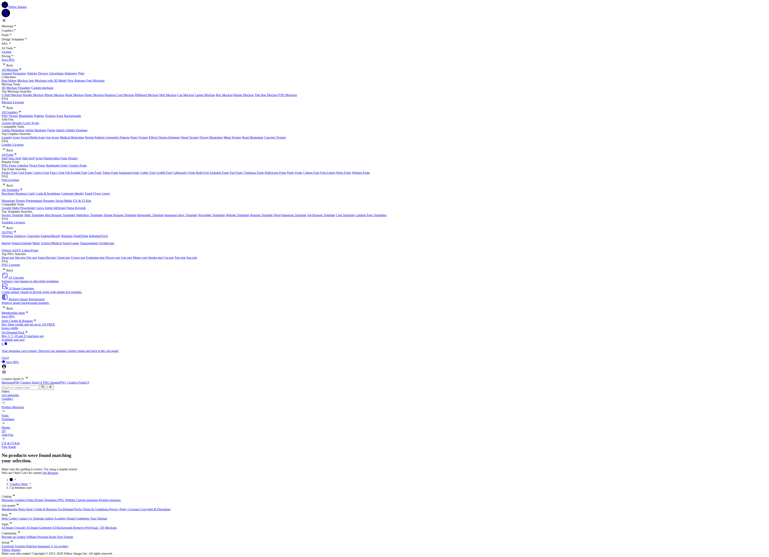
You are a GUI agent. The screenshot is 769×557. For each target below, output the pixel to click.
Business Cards (25, 193)
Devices (43, 73)
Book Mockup (74, 95)
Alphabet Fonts (219, 172)
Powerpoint (27, 208)
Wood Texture (190, 137)
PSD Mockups (287, 95)
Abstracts (20, 236)
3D (4, 431)
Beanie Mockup (244, 95)
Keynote (80, 208)
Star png (20, 257)
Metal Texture (232, 137)
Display (73, 158)
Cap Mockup (185, 95)
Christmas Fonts (253, 172)
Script (39, 158)
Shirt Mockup (167, 95)
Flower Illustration (211, 137)
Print (81, 73)
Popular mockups (110, 500)
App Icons (52, 137)
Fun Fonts (236, 172)
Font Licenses (10, 180)
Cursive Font (41, 172)
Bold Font (202, 172)
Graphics (7, 398)
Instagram (44, 546)
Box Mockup (224, 95)
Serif (5, 158)
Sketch (60, 130)
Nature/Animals (22, 243)
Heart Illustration (252, 137)
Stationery (70, 73)
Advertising (56, 73)
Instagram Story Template (181, 215)
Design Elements (169, 137)
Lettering (22, 165)
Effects (153, 137)
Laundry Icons (11, 137)
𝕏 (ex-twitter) (59, 546)
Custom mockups (42, 87)
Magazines (8, 200)
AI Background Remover (68, 527)
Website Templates (238, 215)
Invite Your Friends (61, 537)
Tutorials (38, 518)
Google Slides (10, 208)
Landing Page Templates (371, 215)
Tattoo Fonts (110, 172)
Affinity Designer (76, 130)
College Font (311, 172)
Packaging (19, 73)
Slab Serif (28, 158)
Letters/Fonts (30, 250)
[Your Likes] (4, 362)
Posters (20, 200)
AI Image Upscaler (14, 527)
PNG (61, 500)
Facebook (8, 546)
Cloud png (63, 257)
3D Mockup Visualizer (16, 87)
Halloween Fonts (275, 172)
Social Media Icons (33, 137)
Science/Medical (51, 243)
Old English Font (76, 172)
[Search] (42, 387)
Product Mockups (13, 407)
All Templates (10, 190)
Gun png (126, 257)
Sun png (191, 257)
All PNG (7, 232)
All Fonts (7, 154)
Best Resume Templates (60, 215)
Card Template (345, 215)
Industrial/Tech (98, 236)
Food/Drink (80, 236)
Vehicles (32, 73)
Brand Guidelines (78, 518)
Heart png (8, 257)
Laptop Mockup (205, 95)
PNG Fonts (9, 165)
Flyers (97, 193)
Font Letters (327, 172)
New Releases (76, 80)
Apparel (7, 73)
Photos (6, 427)
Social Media (63, 200)
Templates (8, 419)
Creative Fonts (77, 165)
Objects (6, 250)
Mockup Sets (25, 80)
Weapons (7, 236)
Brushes (17, 123)
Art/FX (16, 250)
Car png (168, 257)
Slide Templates (34, 215)
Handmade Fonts (56, 165)
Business (66, 236)
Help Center (10, 518)
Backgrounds (72, 116)
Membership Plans (14, 509)
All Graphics (10, 112)
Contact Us (25, 518)
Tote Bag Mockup (266, 95)
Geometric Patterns (118, 137)
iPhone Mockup (54, 95)
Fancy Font (57, 172)
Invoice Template (12, 215)
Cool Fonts (25, 172)
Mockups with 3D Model (51, 80)
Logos (106, 193)
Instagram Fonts (129, 172)
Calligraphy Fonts (184, 172)
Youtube (20, 546)
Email (88, 193)
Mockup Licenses (13, 102)
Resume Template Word (265, 215)
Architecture (106, 243)
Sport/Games (71, 243)
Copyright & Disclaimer (155, 509)
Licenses (134, 509)
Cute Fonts (95, 172)
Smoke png (155, 257)
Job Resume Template (321, 215)
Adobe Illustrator (35, 130)
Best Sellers (9, 80)
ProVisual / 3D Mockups (101, 527)
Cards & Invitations (48, 193)
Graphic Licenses (13, 144)
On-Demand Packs (70, 509)
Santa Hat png (47, 257)
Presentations (34, 200)
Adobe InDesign (54, 208)
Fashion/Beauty (50, 236)
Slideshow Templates (89, 215)
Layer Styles (31, 123)
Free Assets (9, 446)
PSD (5, 116)
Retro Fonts (343, 172)
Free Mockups (95, 80)
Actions (6, 123)
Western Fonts (361, 172)
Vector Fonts (37, 165)
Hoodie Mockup (33, 95)
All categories (10, 395)
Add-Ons (7, 434)
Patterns (39, 116)
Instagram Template (294, 215)
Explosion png (95, 257)
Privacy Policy (118, 509)
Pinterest (32, 546)
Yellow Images (11, 550)
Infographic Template (150, 215)
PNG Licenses (11, 264)
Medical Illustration (72, 137)
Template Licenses (13, 222)
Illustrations (26, 116)
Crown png (78, 257)
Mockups (8, 500)
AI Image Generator (39, 527)
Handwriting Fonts (55, 158)
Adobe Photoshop (13, 130)
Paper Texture (139, 137)
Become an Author (14, 537)
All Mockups (10, 69)
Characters (33, 236)
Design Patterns (95, 137)
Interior (6, 243)
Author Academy (55, 518)
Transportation (89, 243)
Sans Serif (14, 158)
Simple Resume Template (120, 215)
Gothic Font (147, 172)
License (6, 51)
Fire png (31, 257)
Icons (59, 116)
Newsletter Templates (211, 215)
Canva (40, 208)
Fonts (5, 415)
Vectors (13, 116)
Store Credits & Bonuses (42, 509)
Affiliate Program (37, 537)
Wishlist (70, 500)
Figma (51, 130)
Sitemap (102, 518)
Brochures (8, 193)
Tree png (180, 257)
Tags (93, 518)
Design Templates (46, 500)
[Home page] (12, 480)
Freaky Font (9, 172)
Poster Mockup (94, 95)
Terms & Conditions (96, 509)
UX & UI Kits (82, 200)
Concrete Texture (275, 137)
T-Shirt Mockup (12, 95)
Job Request (50, 473)
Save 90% (8, 59)
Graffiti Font (164, 172)
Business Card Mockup (119, 95)
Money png (140, 257)
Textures (50, 116)
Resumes (49, 200)
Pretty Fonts (294, 172)
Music (36, 243)
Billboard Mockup (146, 95)
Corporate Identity (72, 193)
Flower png (112, 257)
